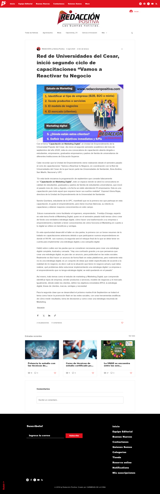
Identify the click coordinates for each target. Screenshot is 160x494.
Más (103, 33)
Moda (59, 33)
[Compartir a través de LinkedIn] (49, 315)
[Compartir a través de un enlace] (55, 315)
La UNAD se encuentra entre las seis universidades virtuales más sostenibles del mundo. (117, 364)
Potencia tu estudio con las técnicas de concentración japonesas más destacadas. (41, 364)
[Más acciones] (122, 48)
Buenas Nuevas (122, 436)
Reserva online (122, 462)
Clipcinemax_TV (71, 33)
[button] (132, 33)
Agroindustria (47, 33)
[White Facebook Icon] (31, 480)
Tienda (116, 457)
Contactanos (120, 442)
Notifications (120, 467)
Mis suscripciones (123, 473)
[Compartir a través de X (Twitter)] (43, 315)
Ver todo (132, 336)
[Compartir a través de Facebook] (38, 315)
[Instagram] (140, 3)
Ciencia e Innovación (89, 33)
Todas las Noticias (31, 33)
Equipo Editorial (122, 431)
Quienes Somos (122, 447)
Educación (41, 307)
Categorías (119, 452)
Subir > (3, 485)
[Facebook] (144, 3)
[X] (148, 3)
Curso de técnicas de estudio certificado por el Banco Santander (79, 364)
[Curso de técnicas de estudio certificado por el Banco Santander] (80, 349)
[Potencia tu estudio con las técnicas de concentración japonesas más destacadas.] (42, 349)
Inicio (116, 426)
